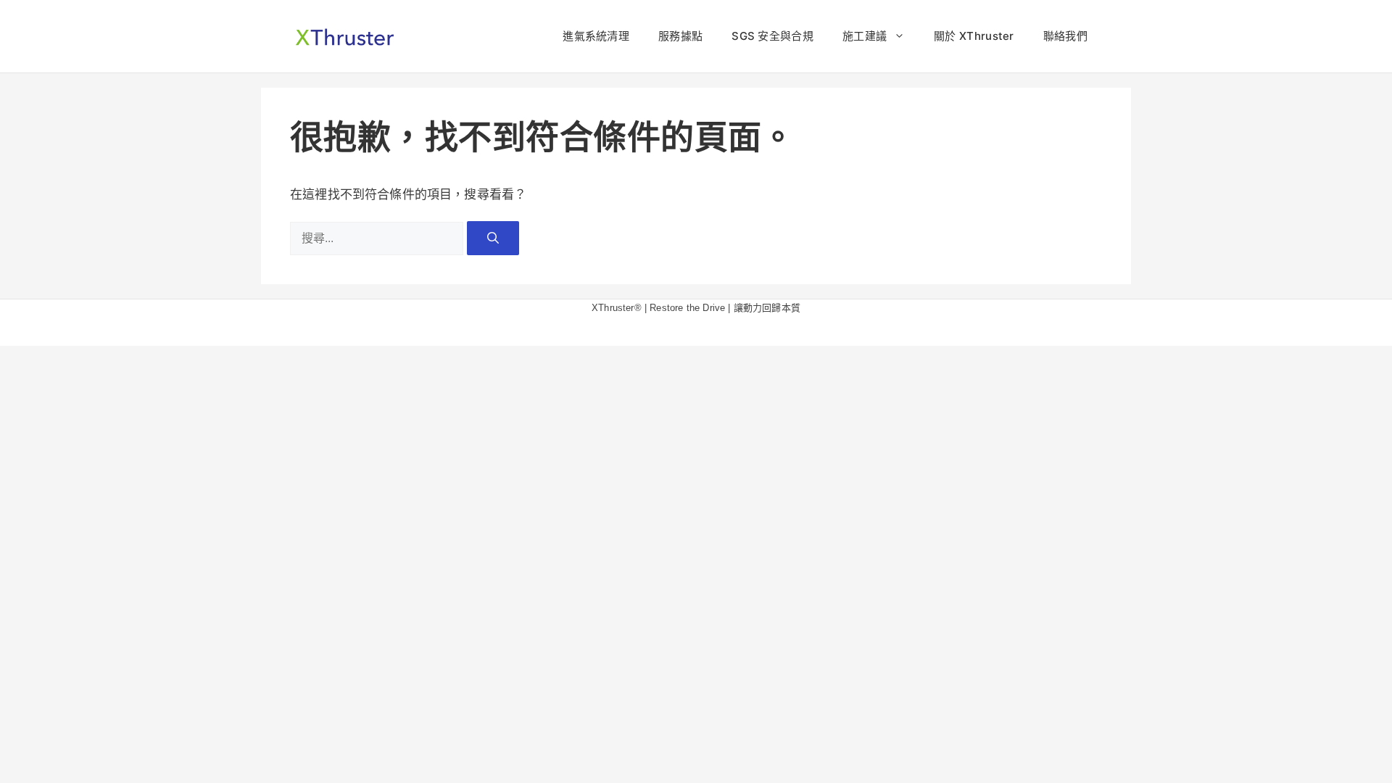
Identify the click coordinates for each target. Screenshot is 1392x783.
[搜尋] (493, 237)
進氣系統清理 (596, 36)
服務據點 (680, 36)
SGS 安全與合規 (772, 36)
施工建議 (864, 36)
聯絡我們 (1065, 36)
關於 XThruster (974, 36)
